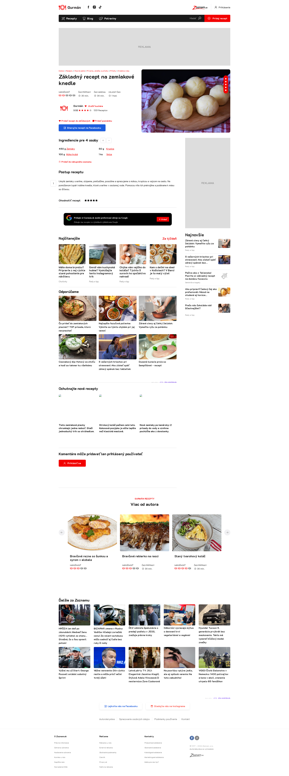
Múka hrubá (72, 154)
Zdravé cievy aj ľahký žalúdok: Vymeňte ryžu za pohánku (199, 243)
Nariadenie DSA (60, 767)
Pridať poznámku (103, 120)
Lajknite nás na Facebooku (123, 706)
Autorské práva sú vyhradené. (202, 749)
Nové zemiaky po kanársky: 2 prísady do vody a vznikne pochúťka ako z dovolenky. (156, 428)
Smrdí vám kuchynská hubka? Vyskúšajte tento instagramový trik (102, 272)
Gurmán (78, 106)
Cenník (102, 757)
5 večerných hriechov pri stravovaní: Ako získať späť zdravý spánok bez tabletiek (200, 259)
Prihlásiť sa (74, 463)
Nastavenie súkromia (62, 752)
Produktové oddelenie (153, 743)
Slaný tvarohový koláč (189, 556)
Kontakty (149, 736)
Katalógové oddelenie (153, 752)
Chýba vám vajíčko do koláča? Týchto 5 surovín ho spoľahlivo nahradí (133, 272)
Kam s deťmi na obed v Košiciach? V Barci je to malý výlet (162, 270)
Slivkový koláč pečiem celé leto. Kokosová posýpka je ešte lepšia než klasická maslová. (117, 428)
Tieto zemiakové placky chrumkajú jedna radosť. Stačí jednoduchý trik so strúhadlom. (76, 428)
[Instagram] (197, 738)
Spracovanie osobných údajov (134, 719)
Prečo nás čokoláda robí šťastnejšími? (198, 307)
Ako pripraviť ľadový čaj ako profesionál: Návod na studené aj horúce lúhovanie (201, 292)
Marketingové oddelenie (154, 757)
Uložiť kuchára (95, 106)
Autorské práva (107, 719)
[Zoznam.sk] (198, 756)
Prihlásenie (224, 7)
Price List (103, 762)
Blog (90, 18)
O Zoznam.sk (60, 736)
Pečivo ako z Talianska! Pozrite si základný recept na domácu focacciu (200, 275)
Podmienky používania (165, 719)
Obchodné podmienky (108, 752)
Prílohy (113, 71)
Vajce (109, 154)
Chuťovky (63, 281)
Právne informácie (61, 743)
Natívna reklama (106, 767)
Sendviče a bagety (192, 282)
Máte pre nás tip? (151, 762)
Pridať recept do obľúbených (75, 120)
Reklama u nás (105, 743)
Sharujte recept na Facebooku (84, 127)
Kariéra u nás (59, 757)
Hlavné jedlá (80, 71)
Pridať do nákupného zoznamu (76, 161)
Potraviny (110, 18)
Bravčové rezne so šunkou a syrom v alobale (89, 558)
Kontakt (186, 719)
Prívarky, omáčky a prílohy (97, 71)
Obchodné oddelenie (152, 747)
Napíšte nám (59, 762)
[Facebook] (192, 738)
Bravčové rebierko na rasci (140, 556)
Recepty (71, 18)
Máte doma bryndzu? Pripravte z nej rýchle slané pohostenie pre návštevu (72, 272)
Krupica (110, 148)
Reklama (103, 736)
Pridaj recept (219, 18)
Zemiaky (70, 148)
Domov (61, 71)
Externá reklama (106, 747)
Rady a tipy (94, 281)
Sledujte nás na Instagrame (169, 706)
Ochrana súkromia (61, 747)
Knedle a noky (123, 71)
